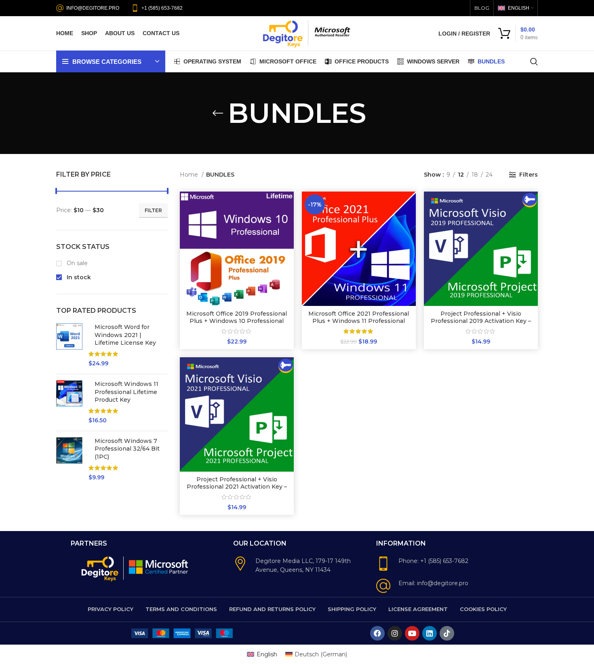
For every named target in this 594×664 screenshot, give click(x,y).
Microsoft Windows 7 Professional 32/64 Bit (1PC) (127, 448)
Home (190, 174)
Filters (528, 174)
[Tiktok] (447, 633)
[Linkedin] (429, 633)
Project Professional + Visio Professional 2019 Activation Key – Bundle (481, 321)
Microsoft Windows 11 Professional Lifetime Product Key (126, 391)
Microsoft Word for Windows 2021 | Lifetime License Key (125, 334)
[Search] (534, 61)
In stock (78, 277)
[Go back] (218, 113)
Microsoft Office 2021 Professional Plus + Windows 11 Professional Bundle (358, 321)
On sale (76, 263)
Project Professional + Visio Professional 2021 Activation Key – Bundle (237, 486)
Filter (153, 210)
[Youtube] (412, 633)
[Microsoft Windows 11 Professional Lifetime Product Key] (69, 402)
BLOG (481, 8)
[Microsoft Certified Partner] (159, 566)
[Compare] (288, 205)
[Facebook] (377, 633)
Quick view (288, 223)
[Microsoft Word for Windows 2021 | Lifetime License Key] (69, 345)
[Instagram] (395, 633)
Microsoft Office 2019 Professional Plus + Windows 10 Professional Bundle (236, 321)
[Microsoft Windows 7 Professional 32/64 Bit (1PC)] (69, 459)
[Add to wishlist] (288, 241)
